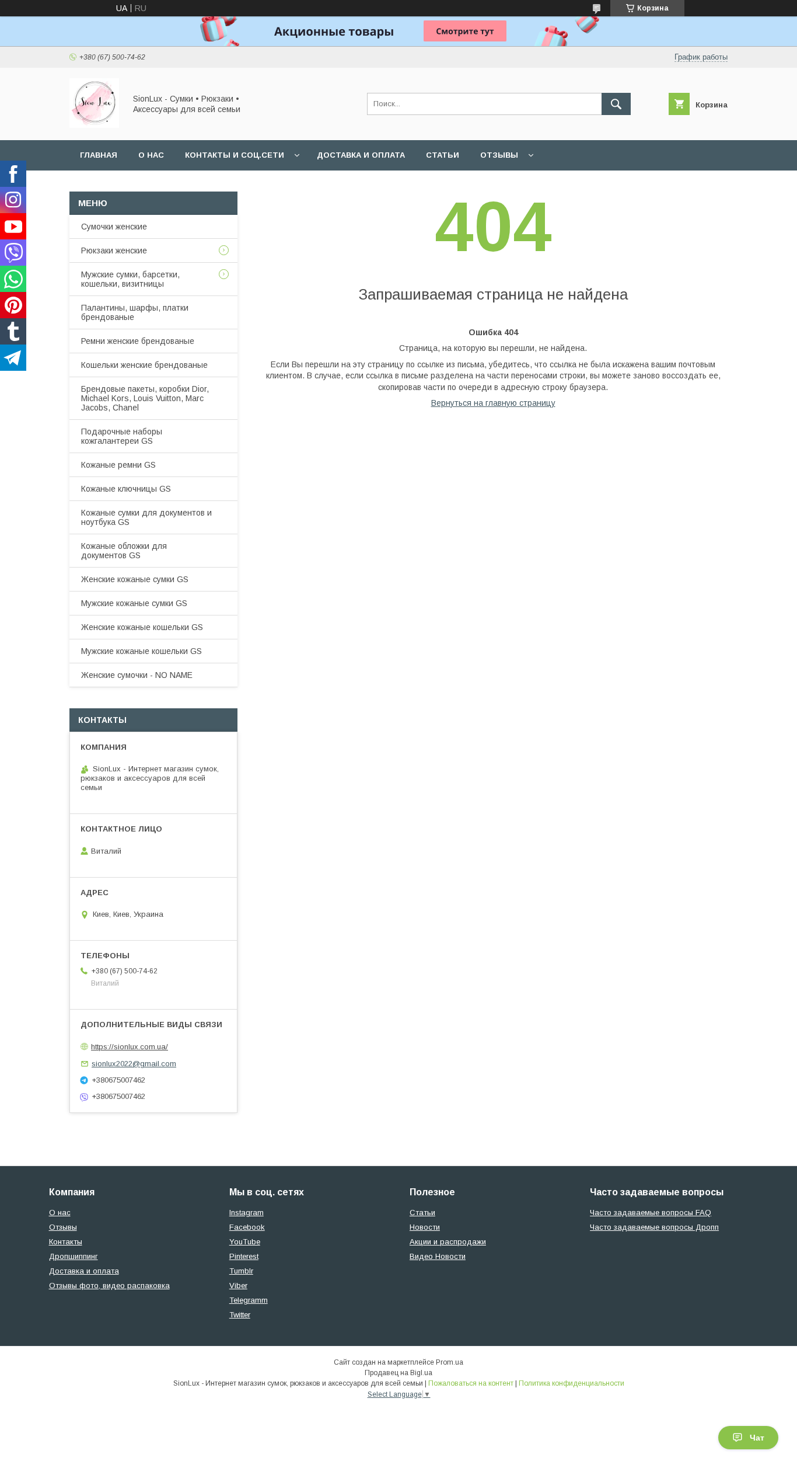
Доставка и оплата (361, 155)
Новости (425, 1227)
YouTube (244, 1241)
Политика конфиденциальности (571, 1383)
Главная (98, 155)
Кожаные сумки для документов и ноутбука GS (146, 517)
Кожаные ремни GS (118, 464)
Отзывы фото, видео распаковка (109, 1285)
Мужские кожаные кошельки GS (141, 651)
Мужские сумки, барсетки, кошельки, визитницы (130, 279)
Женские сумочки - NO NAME (137, 675)
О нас (151, 155)
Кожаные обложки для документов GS (124, 550)
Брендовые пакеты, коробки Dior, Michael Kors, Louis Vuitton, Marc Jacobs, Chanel (145, 398)
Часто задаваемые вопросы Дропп (654, 1227)
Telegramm (248, 1300)
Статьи (442, 155)
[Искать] (616, 104)
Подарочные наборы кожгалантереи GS (121, 436)
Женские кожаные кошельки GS (142, 627)
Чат (757, 1437)
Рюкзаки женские (114, 250)
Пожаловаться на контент (470, 1383)
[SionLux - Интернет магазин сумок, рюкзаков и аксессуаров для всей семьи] (94, 125)
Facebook (247, 1227)
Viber (238, 1285)
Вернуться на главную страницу (493, 403)
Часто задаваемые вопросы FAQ (650, 1212)
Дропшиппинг (73, 1256)
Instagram (246, 1212)
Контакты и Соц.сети (234, 155)
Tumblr (241, 1271)
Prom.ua (449, 1362)
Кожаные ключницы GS (126, 488)
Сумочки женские (114, 226)
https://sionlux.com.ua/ (129, 1046)
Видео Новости (438, 1256)
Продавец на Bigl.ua (398, 1373)
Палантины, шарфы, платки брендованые (134, 312)
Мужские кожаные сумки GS (134, 603)
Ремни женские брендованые (137, 341)
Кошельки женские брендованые (144, 365)
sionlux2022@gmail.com (134, 1063)
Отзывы (499, 155)
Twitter (239, 1314)
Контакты (65, 1241)
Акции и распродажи (448, 1241)
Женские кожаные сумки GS (134, 579)
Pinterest (243, 1256)
